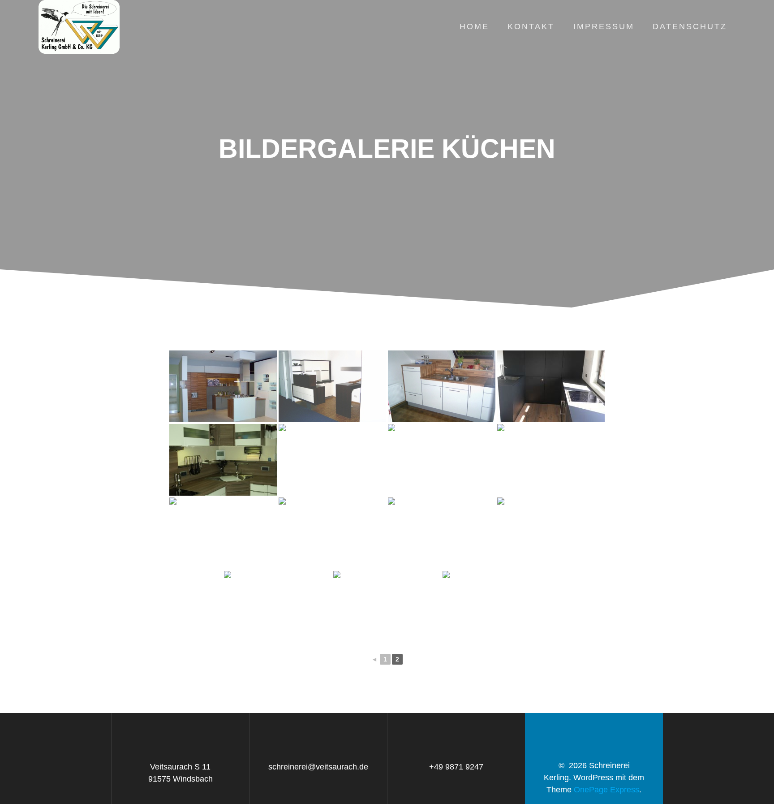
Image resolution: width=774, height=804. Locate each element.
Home (474, 26)
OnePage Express (606, 789)
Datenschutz (690, 26)
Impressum (603, 26)
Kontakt (531, 26)
